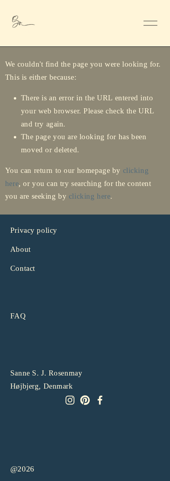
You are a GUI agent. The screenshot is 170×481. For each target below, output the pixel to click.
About (20, 249)
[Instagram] (70, 400)
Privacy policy (33, 230)
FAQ (18, 316)
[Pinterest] (85, 400)
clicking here (90, 196)
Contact (22, 268)
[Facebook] (100, 400)
